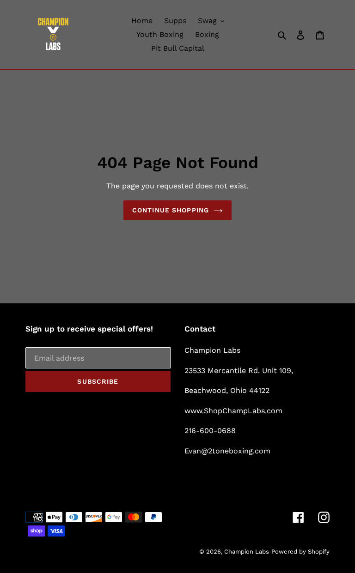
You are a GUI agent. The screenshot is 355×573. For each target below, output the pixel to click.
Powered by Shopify (300, 551)
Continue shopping (170, 210)
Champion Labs (246, 551)
